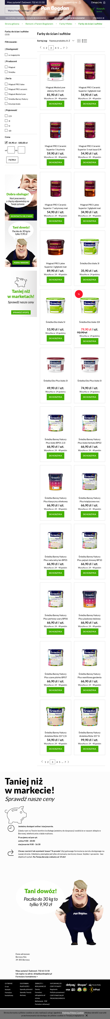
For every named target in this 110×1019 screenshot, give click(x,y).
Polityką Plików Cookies (73, 1012)
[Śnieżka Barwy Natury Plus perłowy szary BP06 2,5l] (55, 599)
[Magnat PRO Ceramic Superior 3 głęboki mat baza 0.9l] (89, 71)
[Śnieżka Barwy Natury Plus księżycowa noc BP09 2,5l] (89, 481)
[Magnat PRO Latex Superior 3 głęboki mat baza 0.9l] (89, 188)
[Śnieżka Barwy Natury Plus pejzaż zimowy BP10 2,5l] (89, 540)
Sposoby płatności (26, 989)
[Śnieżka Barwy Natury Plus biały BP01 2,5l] (55, 423)
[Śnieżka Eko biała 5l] (55, 306)
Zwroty (37, 989)
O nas (7, 986)
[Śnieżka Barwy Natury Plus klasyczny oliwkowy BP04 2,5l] (55, 481)
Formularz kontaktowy (9, 994)
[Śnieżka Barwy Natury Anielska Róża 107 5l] (89, 716)
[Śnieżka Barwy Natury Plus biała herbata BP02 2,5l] (89, 423)
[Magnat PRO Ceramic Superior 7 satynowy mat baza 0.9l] (55, 188)
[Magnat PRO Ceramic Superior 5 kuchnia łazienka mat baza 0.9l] (55, 130)
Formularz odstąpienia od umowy (40, 995)
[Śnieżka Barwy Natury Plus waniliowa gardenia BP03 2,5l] (89, 657)
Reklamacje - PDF (41, 1001)
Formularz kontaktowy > (27, 976)
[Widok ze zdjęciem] (78, 41)
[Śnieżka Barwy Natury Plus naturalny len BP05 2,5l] (55, 540)
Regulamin (53, 989)
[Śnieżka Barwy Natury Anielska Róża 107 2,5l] (55, 716)
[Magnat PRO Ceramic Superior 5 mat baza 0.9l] (89, 130)
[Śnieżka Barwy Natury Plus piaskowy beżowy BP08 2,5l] (89, 599)
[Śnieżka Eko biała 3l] (89, 247)
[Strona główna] (55, 9)
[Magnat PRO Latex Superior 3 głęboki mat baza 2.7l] (55, 247)
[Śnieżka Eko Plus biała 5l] (89, 364)
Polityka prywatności (57, 992)
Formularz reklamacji (42, 1004)
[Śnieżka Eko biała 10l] (89, 306)
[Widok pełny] (84, 41)
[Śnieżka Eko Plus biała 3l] (55, 364)
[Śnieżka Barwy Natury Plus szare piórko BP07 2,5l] (55, 657)
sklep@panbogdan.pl (43, 973)
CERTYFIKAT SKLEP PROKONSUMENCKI (57, 996)
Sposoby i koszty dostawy (25, 993)
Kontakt (7, 989)
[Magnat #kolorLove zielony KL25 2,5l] (55, 71)
